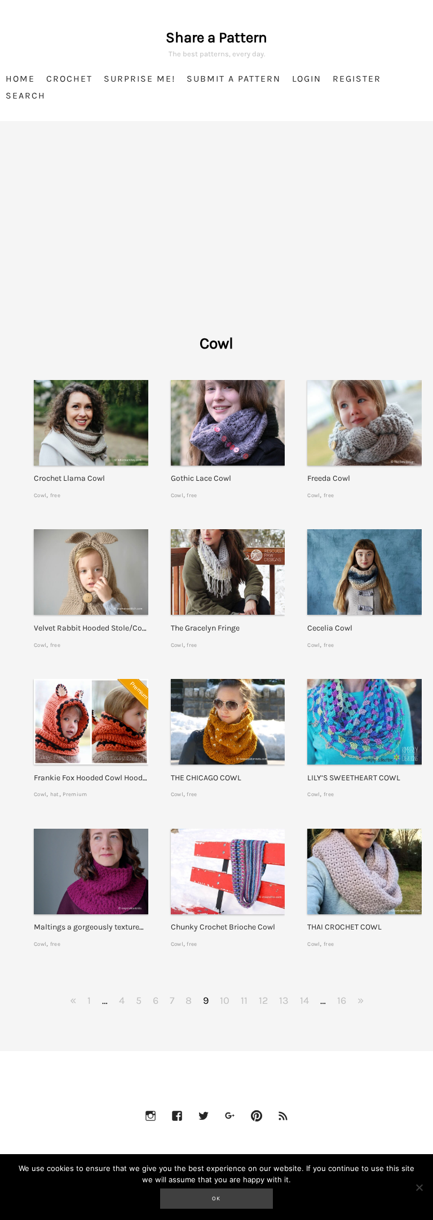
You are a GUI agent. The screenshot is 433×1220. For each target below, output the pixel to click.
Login (306, 78)
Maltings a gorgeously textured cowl (98, 927)
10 (224, 1000)
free (55, 495)
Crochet (69, 78)
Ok (216, 1198)
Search (26, 95)
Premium (75, 794)
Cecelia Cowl (329, 628)
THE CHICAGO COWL (206, 778)
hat (54, 794)
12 (263, 1000)
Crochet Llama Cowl (69, 478)
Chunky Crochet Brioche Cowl (223, 927)
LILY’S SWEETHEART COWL (353, 778)
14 (304, 1000)
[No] (419, 1187)
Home (20, 78)
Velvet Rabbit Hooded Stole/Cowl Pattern (106, 628)
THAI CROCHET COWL (344, 927)
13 (284, 1000)
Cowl (40, 495)
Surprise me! (139, 78)
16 (341, 1000)
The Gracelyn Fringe (205, 628)
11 (244, 1000)
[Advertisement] (216, 242)
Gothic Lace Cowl (201, 478)
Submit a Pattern (234, 78)
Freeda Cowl (328, 478)
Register (357, 78)
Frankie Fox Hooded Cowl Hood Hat (95, 778)
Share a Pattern (216, 37)
